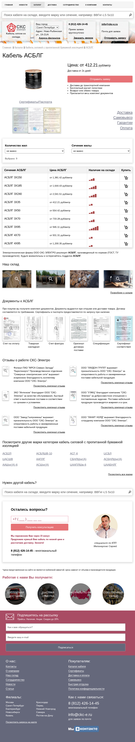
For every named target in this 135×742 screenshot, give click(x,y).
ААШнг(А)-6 (9, 464)
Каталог (37, 5)
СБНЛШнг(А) (78, 459)
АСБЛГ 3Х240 (13, 193)
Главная (9, 5)
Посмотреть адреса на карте (21, 722)
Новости (23, 5)
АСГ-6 (74, 453)
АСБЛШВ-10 (44, 453)
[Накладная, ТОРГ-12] (34, 328)
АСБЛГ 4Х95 (12, 243)
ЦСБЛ (107, 453)
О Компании (90, 5)
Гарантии (125, 123)
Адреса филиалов (49, 38)
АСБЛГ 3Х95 (12, 226)
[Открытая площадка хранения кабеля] (16, 279)
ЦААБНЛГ (110, 464)
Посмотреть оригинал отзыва (49, 386)
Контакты (107, 5)
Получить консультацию (40, 527)
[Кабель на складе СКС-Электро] (50, 279)
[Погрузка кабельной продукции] (118, 279)
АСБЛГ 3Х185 (13, 185)
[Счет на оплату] (11, 328)
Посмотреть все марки (120, 474)
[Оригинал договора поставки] (79, 328)
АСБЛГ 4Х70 (12, 235)
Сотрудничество (71, 5)
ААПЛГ (40, 459)
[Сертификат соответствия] (124, 328)
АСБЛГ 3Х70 (12, 218)
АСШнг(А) (42, 464)
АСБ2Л (6, 453)
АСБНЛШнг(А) (113, 459)
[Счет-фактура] (56, 328)
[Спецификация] (101, 328)
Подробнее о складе (121, 292)
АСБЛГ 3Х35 (12, 202)
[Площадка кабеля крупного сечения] (84, 279)
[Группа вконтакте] (83, 728)
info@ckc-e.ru (110, 24)
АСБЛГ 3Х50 (12, 210)
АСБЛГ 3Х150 (13, 177)
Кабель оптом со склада (16, 35)
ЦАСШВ (7, 459)
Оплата (126, 128)
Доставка (52, 5)
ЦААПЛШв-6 (78, 464)
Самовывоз (123, 117)
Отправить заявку (115, 37)
